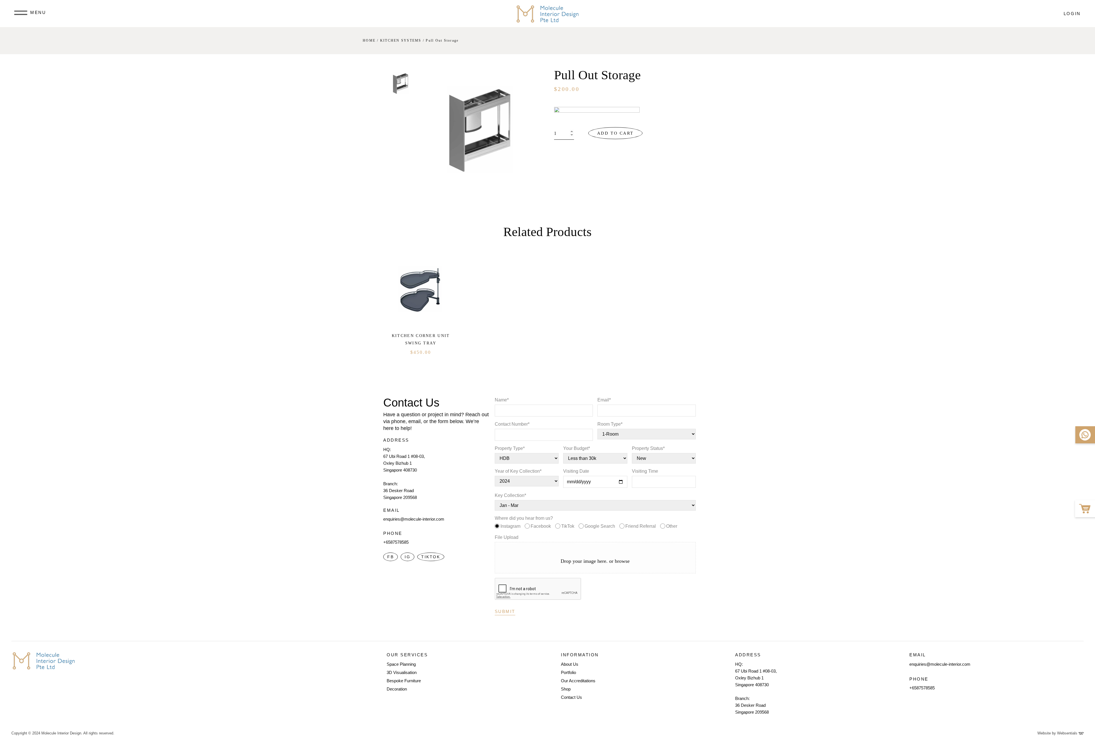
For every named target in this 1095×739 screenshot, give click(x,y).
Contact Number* (512, 424)
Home (369, 40)
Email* (604, 399)
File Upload (506, 537)
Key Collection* (510, 495)
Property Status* (648, 448)
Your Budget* (576, 448)
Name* (502, 399)
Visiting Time (645, 471)
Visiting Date (576, 471)
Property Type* (510, 448)
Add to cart (615, 133)
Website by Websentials (1057, 733)
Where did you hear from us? (586, 522)
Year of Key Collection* (518, 471)
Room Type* (609, 424)
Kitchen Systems (400, 40)
